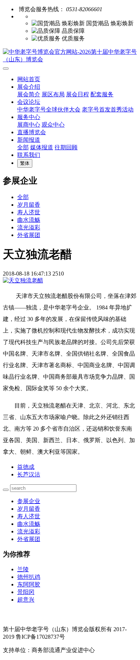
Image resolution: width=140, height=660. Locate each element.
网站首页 (28, 79)
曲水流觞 (28, 220)
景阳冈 (25, 592)
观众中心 (53, 125)
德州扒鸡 (28, 577)
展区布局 (53, 94)
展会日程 (77, 94)
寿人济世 (28, 212)
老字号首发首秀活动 (108, 109)
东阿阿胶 (28, 584)
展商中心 (28, 125)
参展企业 (28, 501)
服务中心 (28, 117)
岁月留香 (28, 205)
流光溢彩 (28, 227)
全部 (23, 147)
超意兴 (25, 600)
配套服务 (101, 94)
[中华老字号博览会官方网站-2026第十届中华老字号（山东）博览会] (70, 55)
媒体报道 (41, 147)
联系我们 (28, 155)
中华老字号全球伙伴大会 (48, 109)
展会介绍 (28, 87)
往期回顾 (66, 147)
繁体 (24, 163)
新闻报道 (28, 140)
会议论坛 (28, 102)
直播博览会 (31, 132)
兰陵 (23, 569)
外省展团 (28, 235)
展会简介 (28, 94)
